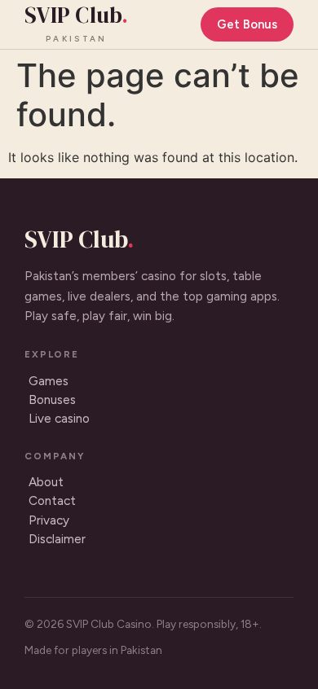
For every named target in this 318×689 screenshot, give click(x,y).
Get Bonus (247, 24)
